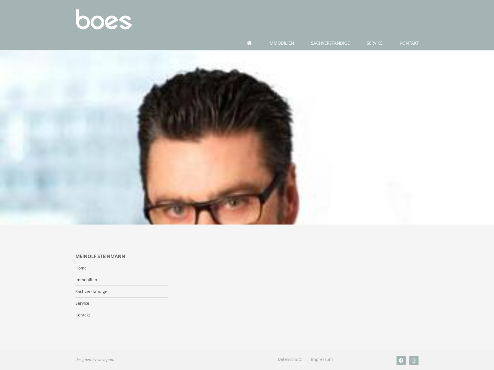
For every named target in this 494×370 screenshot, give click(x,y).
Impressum (322, 359)
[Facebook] (401, 360)
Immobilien (281, 43)
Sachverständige (330, 43)
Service (375, 43)
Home (81, 268)
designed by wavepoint (95, 359)
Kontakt (409, 43)
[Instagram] (414, 360)
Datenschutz (290, 359)
